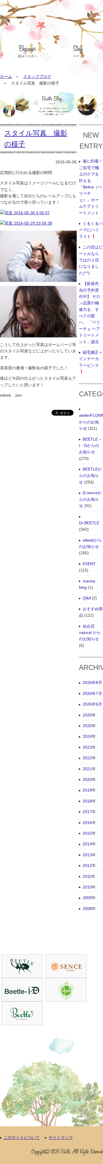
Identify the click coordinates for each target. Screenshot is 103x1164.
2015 (87, 833)
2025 (87, 725)
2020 (87, 779)
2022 (87, 758)
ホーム (6, 76)
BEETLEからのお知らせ (90, 475)
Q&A (87, 598)
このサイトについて (22, 1137)
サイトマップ (61, 1137)
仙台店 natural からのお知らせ (90, 632)
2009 (87, 897)
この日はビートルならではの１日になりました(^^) (91, 260)
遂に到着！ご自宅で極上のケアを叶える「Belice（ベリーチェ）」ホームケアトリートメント (91, 187)
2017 (87, 811)
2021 (87, 769)
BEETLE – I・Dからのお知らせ (90, 445)
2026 (87, 715)
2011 (87, 876)
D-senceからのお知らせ (90, 499)
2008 (87, 908)
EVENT (89, 563)
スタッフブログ (37, 76)
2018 (87, 801)
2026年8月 (92, 682)
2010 (87, 887)
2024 (87, 736)
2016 (87, 822)
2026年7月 (92, 693)
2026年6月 (92, 704)
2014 (87, 844)
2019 (87, 790)
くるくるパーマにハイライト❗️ (91, 230)
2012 (87, 865)
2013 (87, 855)
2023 (87, 747)
